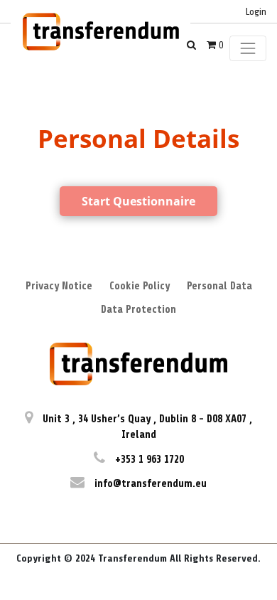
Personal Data (219, 286)
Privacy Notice (59, 286)
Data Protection (138, 310)
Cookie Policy (139, 286)
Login (256, 11)
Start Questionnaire (138, 201)
